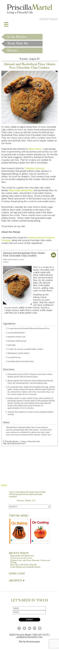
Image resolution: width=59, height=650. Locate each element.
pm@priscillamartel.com (30, 637)
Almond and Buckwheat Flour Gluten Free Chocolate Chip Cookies (29, 66)
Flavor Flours (35, 149)
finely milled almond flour (21, 190)
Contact (45, 19)
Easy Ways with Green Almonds (23, 565)
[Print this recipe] (53, 256)
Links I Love (17, 573)
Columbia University (34, 168)
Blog (55, 19)
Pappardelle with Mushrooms (22, 556)
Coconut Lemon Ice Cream (21, 558)
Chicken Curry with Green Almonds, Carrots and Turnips (30, 561)
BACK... (4, 485)
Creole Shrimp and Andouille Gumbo (25, 567)
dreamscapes (33, 641)
